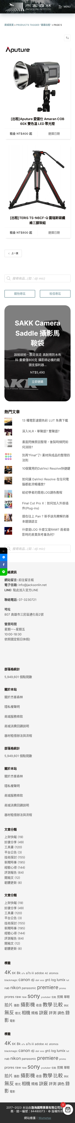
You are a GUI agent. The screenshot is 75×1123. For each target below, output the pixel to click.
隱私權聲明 (12, 707)
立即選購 (37, 381)
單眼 (67, 997)
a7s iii (30, 973)
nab (6, 988)
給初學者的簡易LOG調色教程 (42, 492)
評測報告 (10, 872)
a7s (23, 973)
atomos (53, 973)
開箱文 (9, 878)
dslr (37, 980)
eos (42, 980)
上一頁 (14, 253)
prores (62, 988)
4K (7, 972)
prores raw (12, 997)
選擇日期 (54, 133)
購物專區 (20, 293)
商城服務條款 (13, 716)
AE (46, 973)
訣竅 (43, 1012)
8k (19, 973)
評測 (53, 1013)
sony (34, 996)
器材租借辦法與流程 (18, 736)
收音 (39, 1005)
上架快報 (10, 837)
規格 (34, 1013)
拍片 (8, 1004)
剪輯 (60, 997)
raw (24, 996)
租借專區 (55, 293)
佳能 (54, 997)
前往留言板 (26, 580)
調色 (61, 1013)
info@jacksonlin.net (32, 585)
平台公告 (10, 852)
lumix (61, 980)
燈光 (18, 1013)
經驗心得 (10, 867)
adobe (39, 973)
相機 (26, 1012)
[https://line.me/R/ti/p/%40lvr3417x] (3, 572)
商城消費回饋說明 (16, 726)
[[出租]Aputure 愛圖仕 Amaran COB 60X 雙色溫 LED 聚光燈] (37, 79)
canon (24, 979)
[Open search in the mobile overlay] (37, 278)
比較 (58, 1005)
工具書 (9, 847)
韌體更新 (10, 883)
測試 (66, 1005)
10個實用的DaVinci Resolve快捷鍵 (46, 468)
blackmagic (11, 980)
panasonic (29, 988)
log (53, 980)
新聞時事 (10, 862)
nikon (15, 987)
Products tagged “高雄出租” (33, 24)
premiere (47, 987)
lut (67, 980)
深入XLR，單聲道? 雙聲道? (40, 431)
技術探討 (10, 857)
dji (32, 980)
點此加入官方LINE (25, 590)
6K (14, 973)
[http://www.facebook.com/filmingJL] (3, 564)
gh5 (47, 980)
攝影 (17, 1005)
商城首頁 (9, 24)
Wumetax (44, 1118)
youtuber (46, 997)
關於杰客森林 (13, 697)
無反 (9, 1012)
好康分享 (10, 842)
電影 (12, 1020)
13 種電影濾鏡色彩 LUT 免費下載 (45, 420)
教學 (47, 1005)
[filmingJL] (3, 557)
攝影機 (28, 1005)
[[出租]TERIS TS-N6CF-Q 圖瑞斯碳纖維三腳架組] (37, 178)
